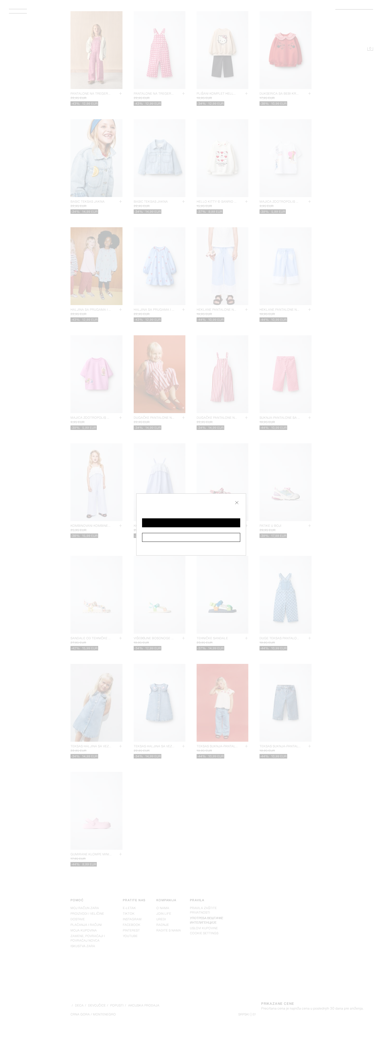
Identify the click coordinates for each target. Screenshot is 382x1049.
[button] (191, 522)
